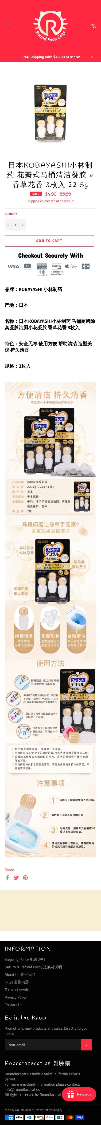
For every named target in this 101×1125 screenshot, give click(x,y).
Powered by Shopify (49, 1109)
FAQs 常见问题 (17, 982)
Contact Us (13, 1004)
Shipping (33, 201)
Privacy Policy (16, 997)
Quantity (11, 214)
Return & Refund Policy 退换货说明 (33, 967)
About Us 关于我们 (20, 974)
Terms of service (18, 989)
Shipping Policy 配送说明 (25, 959)
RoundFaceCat (25, 1109)
